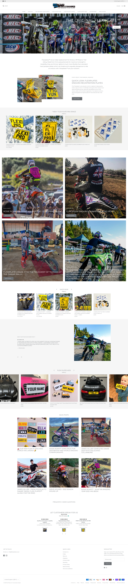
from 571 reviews (63, 516)
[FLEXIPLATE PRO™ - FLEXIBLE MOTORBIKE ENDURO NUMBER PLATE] (20, 129)
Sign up (108, 563)
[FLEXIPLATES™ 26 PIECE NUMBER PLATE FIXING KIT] (78, 129)
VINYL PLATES (102, 11)
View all (64, 113)
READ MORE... (77, 98)
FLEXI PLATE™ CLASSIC (69, 11)
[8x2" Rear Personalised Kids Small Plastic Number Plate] (93, 388)
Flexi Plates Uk (9, 582)
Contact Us (65, 552)
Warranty (65, 562)
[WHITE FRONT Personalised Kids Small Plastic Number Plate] (34, 388)
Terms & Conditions (67, 568)
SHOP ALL (30, 11)
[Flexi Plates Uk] (64, 6)
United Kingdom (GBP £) (119, 1)
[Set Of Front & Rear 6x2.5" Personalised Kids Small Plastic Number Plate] (64, 388)
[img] (64, 514)
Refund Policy (66, 566)
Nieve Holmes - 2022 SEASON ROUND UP (61, 490)
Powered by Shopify (17, 582)
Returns (65, 556)
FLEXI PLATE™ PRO (56, 11)
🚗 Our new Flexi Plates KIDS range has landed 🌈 (30, 449)
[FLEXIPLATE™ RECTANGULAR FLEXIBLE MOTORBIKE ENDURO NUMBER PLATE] (25, 301)
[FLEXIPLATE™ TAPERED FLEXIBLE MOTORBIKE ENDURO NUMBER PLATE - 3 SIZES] (83, 301)
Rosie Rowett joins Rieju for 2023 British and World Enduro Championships (63, 450)
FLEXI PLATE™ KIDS (82, 11)
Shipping (65, 558)
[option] (64, 33)
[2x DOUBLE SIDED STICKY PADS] (108, 129)
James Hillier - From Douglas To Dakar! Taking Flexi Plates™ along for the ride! (31, 491)
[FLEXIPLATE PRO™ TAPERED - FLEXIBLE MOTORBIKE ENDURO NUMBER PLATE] (49, 129)
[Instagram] (5, 1)
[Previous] (17, 357)
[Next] (21, 357)
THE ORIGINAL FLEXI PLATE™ (42, 11)
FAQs (64, 554)
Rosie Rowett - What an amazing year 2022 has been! (95, 490)
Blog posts (64, 415)
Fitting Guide (66, 560)
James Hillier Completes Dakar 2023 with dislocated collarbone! (95, 450)
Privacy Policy (66, 564)
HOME (23, 11)
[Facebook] (3, 1)
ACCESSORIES (93, 11)
